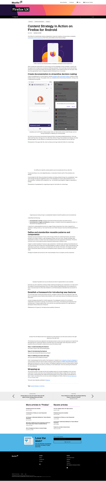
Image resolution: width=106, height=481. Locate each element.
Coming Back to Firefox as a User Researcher (36, 413)
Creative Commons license (46, 476)
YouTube (67, 467)
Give (79, 2)
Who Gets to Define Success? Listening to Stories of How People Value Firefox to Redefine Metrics (38, 423)
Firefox (30, 21)
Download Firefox (70, 457)
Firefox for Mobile (39, 21)
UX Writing (41, 386)
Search (93, 17)
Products (71, 2)
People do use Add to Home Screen (62, 427)
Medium (48, 380)
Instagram (39, 464)
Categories (15, 16)
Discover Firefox (89, 2)
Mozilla (17, 2)
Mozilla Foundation (32, 475)
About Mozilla (63, 2)
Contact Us (41, 459)
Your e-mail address (58, 436)
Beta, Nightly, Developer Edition (73, 465)
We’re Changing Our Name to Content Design (36, 428)
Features (68, 463)
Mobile (48, 21)
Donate (40, 461)
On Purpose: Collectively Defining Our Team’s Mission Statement (38, 418)
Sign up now (67, 442)
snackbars (54, 76)
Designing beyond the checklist (33, 408)
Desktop (68, 459)
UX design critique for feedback (69, 360)
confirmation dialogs (65, 76)
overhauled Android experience (35, 37)
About (40, 457)
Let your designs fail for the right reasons (63, 408)
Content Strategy (35, 386)
